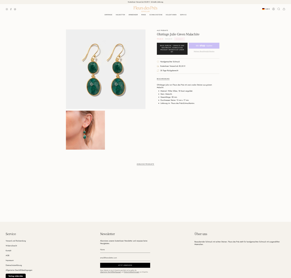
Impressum (10, 260)
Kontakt (8, 250)
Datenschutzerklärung (14, 265)
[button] (156, 14)
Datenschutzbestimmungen (131, 272)
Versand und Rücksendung (16, 240)
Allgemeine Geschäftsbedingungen (19, 270)
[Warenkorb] (284, 9)
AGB (7, 255)
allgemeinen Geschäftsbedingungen (110, 272)
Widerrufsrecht (11, 245)
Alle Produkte (162, 30)
